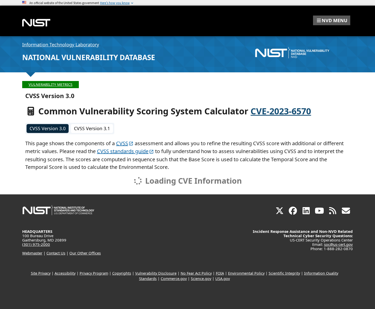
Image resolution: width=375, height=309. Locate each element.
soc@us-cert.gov (338, 244)
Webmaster (32, 253)
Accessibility (65, 273)
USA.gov (222, 278)
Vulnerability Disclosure (156, 273)
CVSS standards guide (122, 151)
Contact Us (55, 253)
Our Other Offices (85, 253)
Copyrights (121, 273)
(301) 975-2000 (36, 244)
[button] (331, 20)
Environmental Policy (246, 273)
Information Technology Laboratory (60, 45)
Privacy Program (94, 273)
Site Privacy (41, 273)
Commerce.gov (174, 278)
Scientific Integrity (284, 273)
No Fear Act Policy (196, 273)
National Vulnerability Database (88, 57)
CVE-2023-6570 (281, 111)
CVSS (122, 143)
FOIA (220, 273)
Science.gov (201, 278)
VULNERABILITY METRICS (50, 84)
